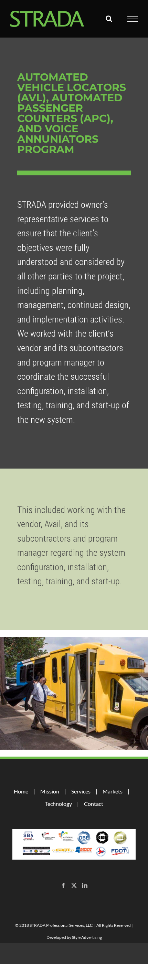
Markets (113, 791)
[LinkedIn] (84, 885)
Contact (93, 803)
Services (81, 791)
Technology (58, 803)
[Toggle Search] (109, 18)
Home (21, 791)
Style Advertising (87, 937)
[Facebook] (63, 885)
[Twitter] (74, 885)
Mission (49, 791)
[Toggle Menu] (133, 19)
